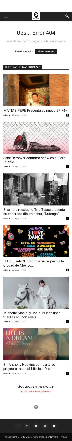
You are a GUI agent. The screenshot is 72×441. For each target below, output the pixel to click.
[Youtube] (54, 426)
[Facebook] (18, 426)
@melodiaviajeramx (36, 391)
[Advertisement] (36, 6)
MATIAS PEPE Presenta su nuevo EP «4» (35, 110)
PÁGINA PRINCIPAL (46, 51)
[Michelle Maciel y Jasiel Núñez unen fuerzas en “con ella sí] (36, 293)
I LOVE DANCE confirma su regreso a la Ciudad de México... (33, 263)
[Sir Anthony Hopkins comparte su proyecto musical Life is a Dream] (36, 344)
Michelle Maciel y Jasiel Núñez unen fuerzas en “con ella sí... (31, 315)
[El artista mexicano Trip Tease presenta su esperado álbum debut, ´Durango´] (36, 189)
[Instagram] (27, 426)
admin (6, 115)
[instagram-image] (12, 407)
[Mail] (36, 426)
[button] (5, 16)
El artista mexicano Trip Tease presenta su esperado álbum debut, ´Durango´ (34, 212)
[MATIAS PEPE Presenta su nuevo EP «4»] (36, 90)
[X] (45, 426)
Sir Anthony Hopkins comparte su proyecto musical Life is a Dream (29, 367)
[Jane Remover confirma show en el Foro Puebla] (36, 138)
